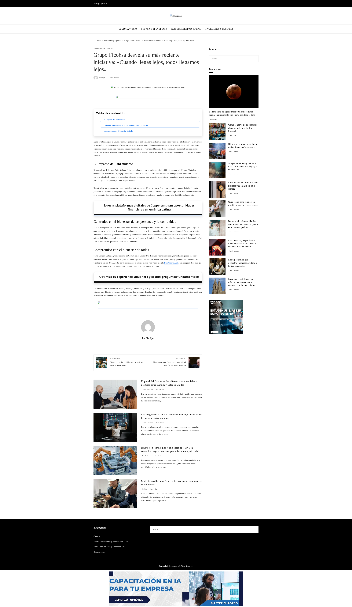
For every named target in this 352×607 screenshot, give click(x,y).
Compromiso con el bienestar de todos (118, 131)
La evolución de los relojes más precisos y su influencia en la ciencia (243, 185)
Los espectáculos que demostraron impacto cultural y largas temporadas (242, 263)
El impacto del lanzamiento (114, 120)
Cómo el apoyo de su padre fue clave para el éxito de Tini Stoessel (242, 128)
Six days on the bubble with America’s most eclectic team (126, 362)
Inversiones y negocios (103, 48)
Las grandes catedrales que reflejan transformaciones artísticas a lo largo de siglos (241, 282)
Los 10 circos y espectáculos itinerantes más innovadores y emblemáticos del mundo (242, 243)
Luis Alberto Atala (171, 263)
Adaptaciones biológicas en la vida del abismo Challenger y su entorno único (243, 166)
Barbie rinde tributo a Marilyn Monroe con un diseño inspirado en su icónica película (243, 224)
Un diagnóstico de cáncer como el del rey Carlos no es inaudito (169, 362)
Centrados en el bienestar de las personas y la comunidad (126, 125)
